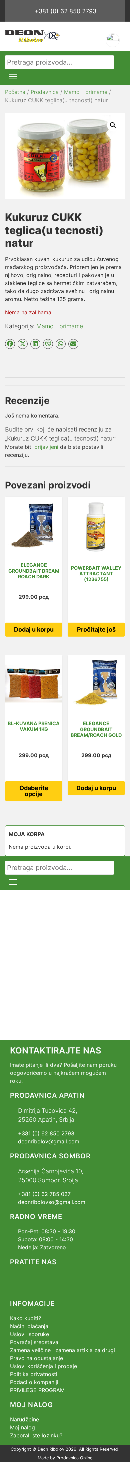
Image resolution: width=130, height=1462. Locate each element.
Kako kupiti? (25, 1318)
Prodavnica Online (74, 1457)
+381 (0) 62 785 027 (44, 1194)
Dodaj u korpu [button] (34, 629)
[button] (113, 125)
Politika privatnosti (33, 1374)
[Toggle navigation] (13, 76)
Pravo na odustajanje (36, 1358)
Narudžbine (24, 1419)
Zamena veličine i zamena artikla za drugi (62, 1350)
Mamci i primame (85, 92)
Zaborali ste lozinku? (36, 1435)
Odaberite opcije (33, 790)
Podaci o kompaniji (34, 1382)
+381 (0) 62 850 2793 (65, 11)
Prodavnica (45, 92)
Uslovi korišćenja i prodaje (43, 1366)
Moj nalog (22, 1427)
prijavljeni (46, 446)
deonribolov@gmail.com (48, 1141)
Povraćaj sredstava (34, 1342)
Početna (15, 92)
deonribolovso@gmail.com (51, 1202)
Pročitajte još (96, 629)
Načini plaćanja (29, 1326)
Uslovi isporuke (29, 1334)
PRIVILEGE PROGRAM (37, 1390)
